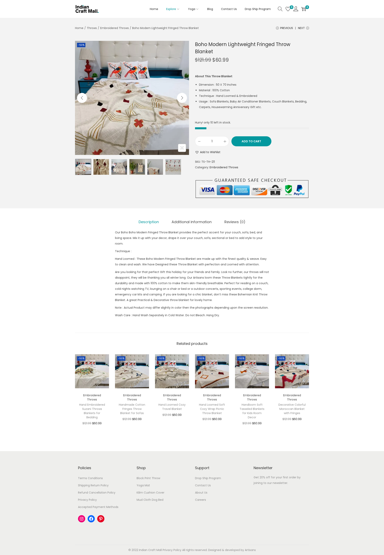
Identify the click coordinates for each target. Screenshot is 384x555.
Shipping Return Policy (93, 485)
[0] (288, 9)
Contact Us (203, 485)
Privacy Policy (87, 500)
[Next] (182, 98)
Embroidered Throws (114, 28)
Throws (92, 28)
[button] (207, 152)
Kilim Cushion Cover (150, 493)
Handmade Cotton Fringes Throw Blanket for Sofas (132, 409)
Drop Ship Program (208, 478)
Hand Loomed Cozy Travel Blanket (172, 407)
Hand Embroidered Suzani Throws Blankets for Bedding (92, 411)
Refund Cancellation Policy (96, 493)
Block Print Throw (148, 478)
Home (79, 28)
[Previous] (82, 98)
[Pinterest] (100, 518)
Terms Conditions (90, 478)
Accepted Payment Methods (98, 507)
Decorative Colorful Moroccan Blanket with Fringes (292, 409)
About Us (201, 493)
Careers (200, 500)
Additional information (192, 221)
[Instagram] (81, 518)
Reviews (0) (234, 221)
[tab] (149, 222)
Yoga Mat (143, 485)
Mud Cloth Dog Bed (150, 500)
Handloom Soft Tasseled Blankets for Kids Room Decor (252, 411)
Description (149, 221)
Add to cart (251, 141)
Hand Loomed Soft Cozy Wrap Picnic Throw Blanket (212, 409)
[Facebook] (91, 518)
